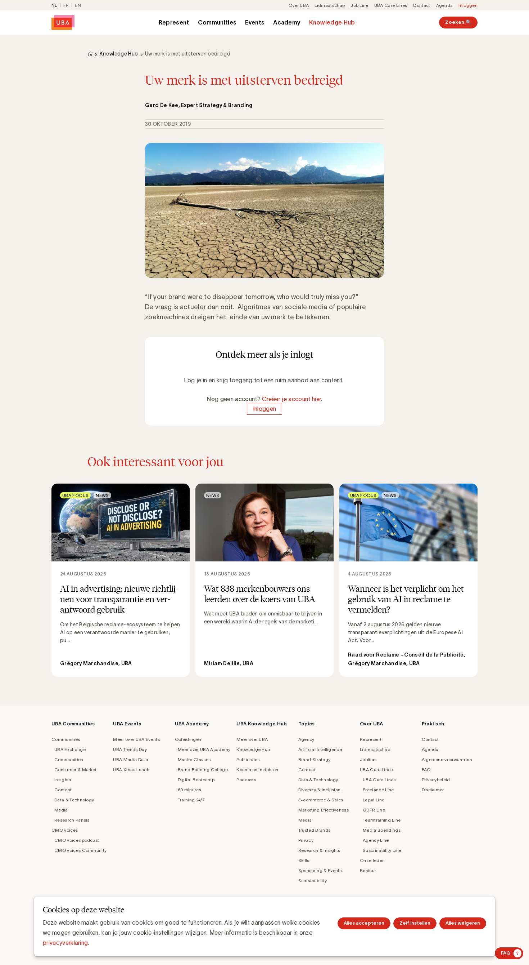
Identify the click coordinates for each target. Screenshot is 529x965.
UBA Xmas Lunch (131, 769)
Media (61, 810)
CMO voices (64, 830)
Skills (303, 860)
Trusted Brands (314, 830)
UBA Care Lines (390, 5)
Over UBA (299, 5)
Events (254, 22)
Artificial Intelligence (320, 749)
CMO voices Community (80, 850)
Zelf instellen (414, 923)
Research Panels (72, 820)
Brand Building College (203, 769)
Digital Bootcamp (196, 779)
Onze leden (372, 860)
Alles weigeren (463, 923)
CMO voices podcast (76, 840)
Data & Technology (74, 799)
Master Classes (194, 759)
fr (66, 5)
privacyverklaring (65, 942)
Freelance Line (378, 789)
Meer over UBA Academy (204, 749)
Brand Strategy (314, 759)
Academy (286, 22)
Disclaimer (433, 789)
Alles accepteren (364, 923)
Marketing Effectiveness (323, 810)
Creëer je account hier (291, 399)
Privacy (305, 840)
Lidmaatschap (330, 5)
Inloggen (468, 5)
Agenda (444, 5)
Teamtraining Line (382, 820)
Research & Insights (319, 850)
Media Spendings (382, 830)
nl (54, 5)
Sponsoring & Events (320, 870)
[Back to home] (62, 22)
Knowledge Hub (332, 22)
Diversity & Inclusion (319, 789)
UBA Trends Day (129, 749)
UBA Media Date (130, 759)
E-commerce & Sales (320, 799)
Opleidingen (188, 739)
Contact (421, 5)
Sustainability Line (382, 850)
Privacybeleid (436, 779)
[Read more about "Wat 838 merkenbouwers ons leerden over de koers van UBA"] (264, 580)
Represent (174, 22)
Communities (217, 22)
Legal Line (373, 799)
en (78, 5)
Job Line (360, 5)
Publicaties (248, 759)
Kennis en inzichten (257, 769)
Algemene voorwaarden (447, 759)
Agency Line (376, 840)
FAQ (426, 769)
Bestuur (368, 870)
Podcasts (246, 779)
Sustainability (312, 880)
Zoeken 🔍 (458, 22)
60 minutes (189, 789)
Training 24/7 (191, 799)
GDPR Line (374, 810)
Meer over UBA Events (136, 739)
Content (63, 789)
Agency (306, 739)
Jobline (367, 759)
